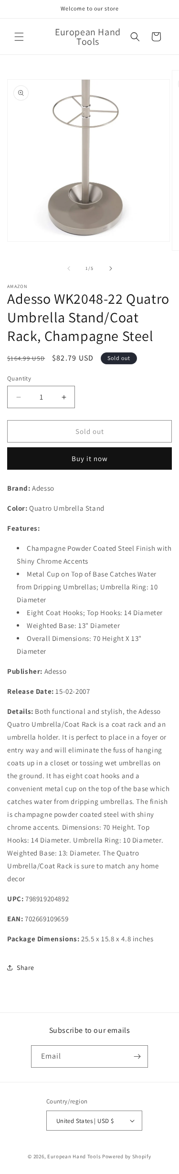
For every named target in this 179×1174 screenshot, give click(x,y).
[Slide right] (110, 268)
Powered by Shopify (126, 1156)
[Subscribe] (136, 1056)
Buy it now (90, 458)
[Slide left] (68, 268)
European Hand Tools (74, 1156)
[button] (19, 36)
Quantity (19, 378)
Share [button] (25, 967)
